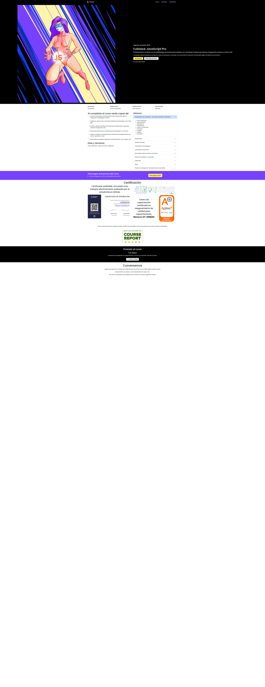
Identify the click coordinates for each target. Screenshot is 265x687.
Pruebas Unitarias (140, 142)
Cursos (157, 2)
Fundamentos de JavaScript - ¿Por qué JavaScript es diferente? (153, 117)
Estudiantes (172, 2)
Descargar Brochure (151, 58)
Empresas (164, 2)
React (136, 164)
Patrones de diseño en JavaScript (144, 157)
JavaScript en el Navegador (142, 146)
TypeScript (138, 160)
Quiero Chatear (133, 259)
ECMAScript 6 (138, 139)
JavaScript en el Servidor (142, 149)
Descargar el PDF (155, 175)
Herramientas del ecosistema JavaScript (146, 153)
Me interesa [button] (138, 58)
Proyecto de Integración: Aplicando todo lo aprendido (150, 168)
